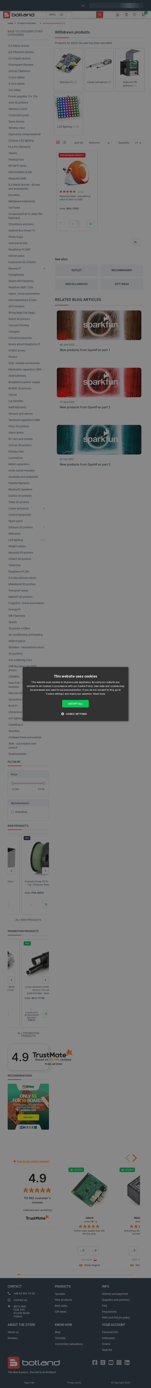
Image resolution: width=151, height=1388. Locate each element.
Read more (99, 694)
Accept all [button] (75, 703)
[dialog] (75, 694)
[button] (75, 713)
